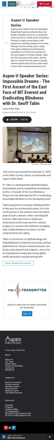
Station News (10, 364)
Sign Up (27, 313)
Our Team (9, 362)
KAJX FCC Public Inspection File (18, 413)
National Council (11, 391)
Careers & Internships (14, 366)
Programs (9, 407)
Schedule (9, 405)
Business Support (12, 387)
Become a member (13, 382)
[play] (4, 436)
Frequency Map (11, 409)
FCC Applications (12, 411)
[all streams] (50, 437)
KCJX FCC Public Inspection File (18, 415)
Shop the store (11, 389)
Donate (45, 4)
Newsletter (9, 370)
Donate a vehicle (12, 384)
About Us (9, 360)
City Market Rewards (13, 393)
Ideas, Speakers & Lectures (18, 263)
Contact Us (9, 368)
